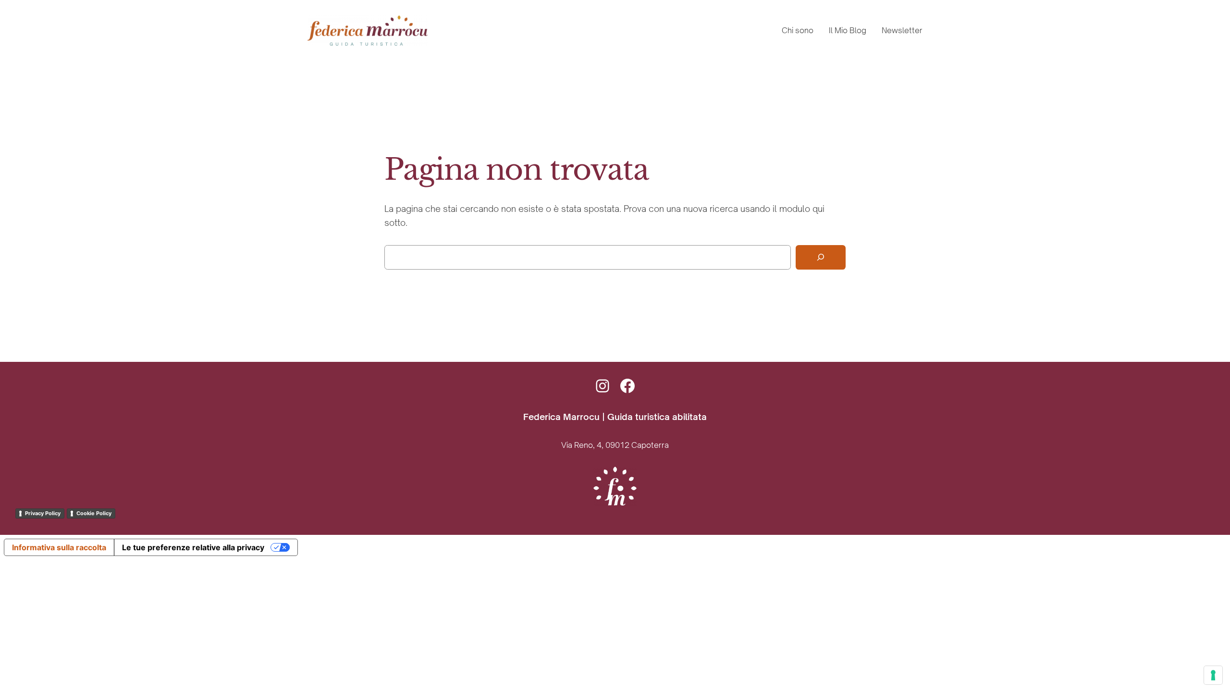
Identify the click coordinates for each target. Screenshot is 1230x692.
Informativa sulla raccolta (59, 547)
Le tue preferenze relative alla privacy (193, 547)
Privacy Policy (43, 513)
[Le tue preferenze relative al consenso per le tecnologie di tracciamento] (1213, 675)
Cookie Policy (93, 513)
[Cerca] (821, 257)
